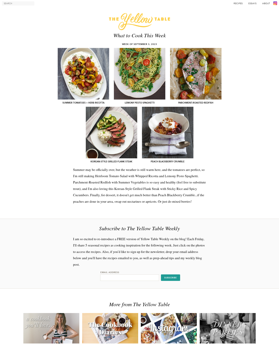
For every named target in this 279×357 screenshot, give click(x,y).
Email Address (109, 272)
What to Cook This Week (139, 35)
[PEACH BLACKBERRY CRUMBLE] (167, 132)
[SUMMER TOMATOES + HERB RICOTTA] (83, 74)
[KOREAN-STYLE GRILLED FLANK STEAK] (111, 132)
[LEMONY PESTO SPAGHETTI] (139, 74)
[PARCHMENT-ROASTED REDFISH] (195, 74)
